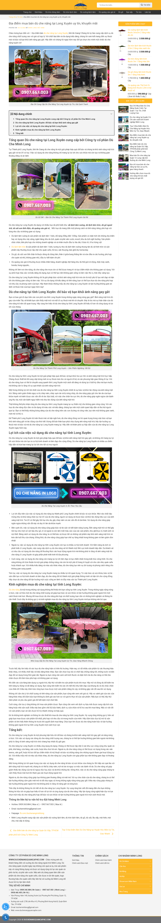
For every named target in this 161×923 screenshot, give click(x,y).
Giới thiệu (38, 12)
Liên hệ (148, 12)
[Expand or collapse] (111, 114)
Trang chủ (27, 12)
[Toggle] (150, 861)
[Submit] (145, 5)
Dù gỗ (120, 12)
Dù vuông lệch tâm (88, 12)
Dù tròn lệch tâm (70, 12)
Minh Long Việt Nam (36, 28)
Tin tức (139, 12)
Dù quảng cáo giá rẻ (107, 12)
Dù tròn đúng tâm (53, 12)
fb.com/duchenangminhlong (32, 813)
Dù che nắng (14, 590)
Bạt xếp (129, 12)
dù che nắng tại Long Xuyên (56, 33)
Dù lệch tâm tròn (18, 247)
